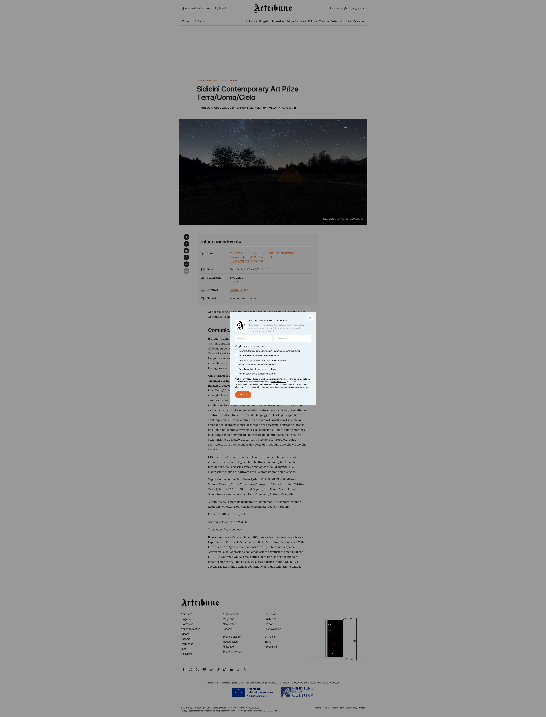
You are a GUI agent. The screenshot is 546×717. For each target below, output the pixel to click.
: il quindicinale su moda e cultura (258, 364)
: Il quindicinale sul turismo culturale (258, 369)
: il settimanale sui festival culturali (257, 373)
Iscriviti (243, 394)
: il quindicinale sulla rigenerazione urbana (263, 360)
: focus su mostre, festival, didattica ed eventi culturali (269, 350)
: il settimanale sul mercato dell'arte (259, 355)
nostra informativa (278, 381)
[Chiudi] (310, 317)
